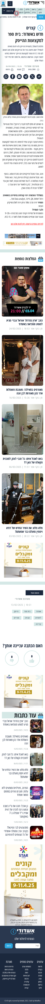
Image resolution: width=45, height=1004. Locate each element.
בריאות (34, 9)
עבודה (27, 618)
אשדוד (38, 611)
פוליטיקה (27, 12)
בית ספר (27, 611)
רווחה (26, 972)
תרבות (40, 972)
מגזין (40, 979)
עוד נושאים (9, 11)
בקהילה (40, 969)
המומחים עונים (26, 966)
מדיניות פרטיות (9, 966)
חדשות (40, 966)
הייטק (16, 611)
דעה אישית (26, 975)
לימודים (38, 618)
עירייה (34, 12)
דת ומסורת (20, 12)
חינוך (40, 12)
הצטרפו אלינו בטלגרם (9, 972)
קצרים (26, 988)
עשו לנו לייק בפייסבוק (9, 979)
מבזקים (41, 17)
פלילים (27, 9)
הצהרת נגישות (9, 969)
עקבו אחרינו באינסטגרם (9, 975)
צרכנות (26, 979)
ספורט (40, 975)
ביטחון (40, 9)
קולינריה (26, 982)
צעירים (16, 618)
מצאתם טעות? (35, 593)
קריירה (38, 624)
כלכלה (21, 9)
